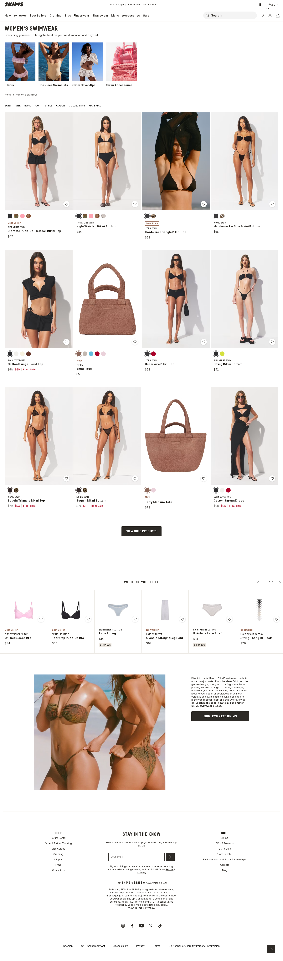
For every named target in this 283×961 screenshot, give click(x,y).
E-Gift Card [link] (225, 848)
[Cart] (277, 15)
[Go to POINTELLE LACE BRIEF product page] (212, 610)
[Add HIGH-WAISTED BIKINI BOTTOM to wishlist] (135, 204)
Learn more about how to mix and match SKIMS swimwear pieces (217, 704)
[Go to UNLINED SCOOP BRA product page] (23, 610)
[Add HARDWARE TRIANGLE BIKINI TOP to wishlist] (204, 204)
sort (8, 105)
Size (18, 105)
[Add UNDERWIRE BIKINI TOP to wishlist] (204, 342)
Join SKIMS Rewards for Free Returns (133, 4)
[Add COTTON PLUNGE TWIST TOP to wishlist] (66, 342)
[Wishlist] (262, 15)
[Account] (270, 15)
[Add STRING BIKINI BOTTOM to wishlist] (272, 342)
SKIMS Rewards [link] (225, 843)
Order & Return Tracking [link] (58, 843)
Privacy (140, 945)
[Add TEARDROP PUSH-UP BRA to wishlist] (88, 619)
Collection (77, 105)
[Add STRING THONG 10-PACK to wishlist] (277, 619)
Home (8, 94)
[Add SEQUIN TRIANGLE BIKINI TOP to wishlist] (66, 478)
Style (48, 105)
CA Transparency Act (93, 945)
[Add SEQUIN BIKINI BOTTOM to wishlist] (135, 478)
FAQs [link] (58, 864)
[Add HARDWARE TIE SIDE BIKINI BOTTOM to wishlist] (272, 204)
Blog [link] (224, 870)
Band (27, 105)
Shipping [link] (58, 859)
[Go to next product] (280, 582)
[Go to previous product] (258, 582)
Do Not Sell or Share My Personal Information (194, 945)
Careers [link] (224, 864)
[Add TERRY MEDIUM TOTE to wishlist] (204, 478)
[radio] (10, 215)
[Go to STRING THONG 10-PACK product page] (259, 610)
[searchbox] (233, 15)
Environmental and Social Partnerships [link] (224, 859)
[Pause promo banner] (260, 4)
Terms (156, 945)
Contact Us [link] (58, 870)
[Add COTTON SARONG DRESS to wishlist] (272, 478)
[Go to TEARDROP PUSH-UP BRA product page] (71, 610)
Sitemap (68, 945)
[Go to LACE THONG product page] (118, 610)
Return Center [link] (58, 837)
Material (95, 105)
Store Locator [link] (224, 854)
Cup (38, 105)
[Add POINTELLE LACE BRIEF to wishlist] (229, 619)
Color (60, 105)
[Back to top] (271, 949)
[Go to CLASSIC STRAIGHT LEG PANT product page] (165, 610)
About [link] (224, 837)
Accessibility (120, 945)
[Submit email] (170, 857)
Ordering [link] (58, 854)
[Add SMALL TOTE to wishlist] (135, 342)
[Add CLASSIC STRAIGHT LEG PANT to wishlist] (182, 619)
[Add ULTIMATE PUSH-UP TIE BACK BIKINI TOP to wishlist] (66, 204)
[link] (220, 716)
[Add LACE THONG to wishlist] (135, 619)
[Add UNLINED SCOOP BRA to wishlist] (41, 619)
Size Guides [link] (58, 848)
